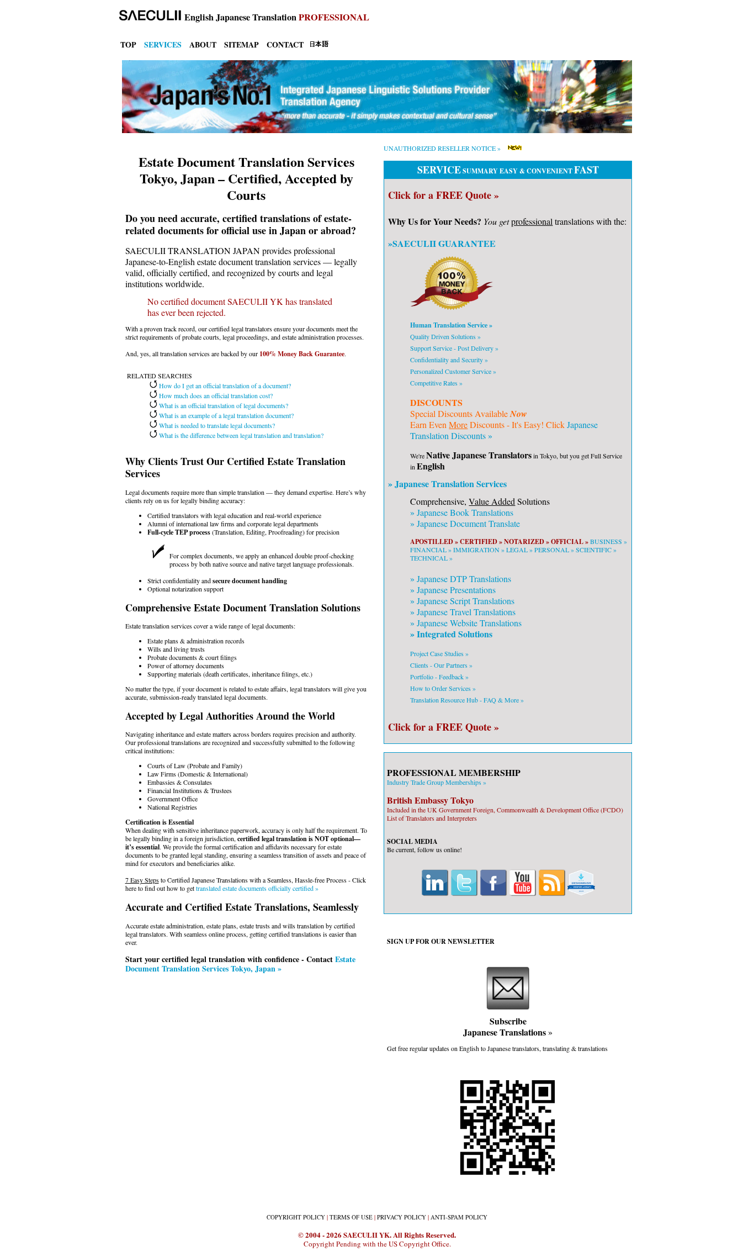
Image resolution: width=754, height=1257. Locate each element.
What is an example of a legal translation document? (225, 415)
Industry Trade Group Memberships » (436, 782)
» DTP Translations (460, 578)
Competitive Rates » (436, 382)
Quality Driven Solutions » (445, 336)
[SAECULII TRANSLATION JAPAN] (147, 17)
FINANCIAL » (431, 549)
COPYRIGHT (296, 1217)
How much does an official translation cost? (215, 395)
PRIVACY (401, 1217)
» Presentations (453, 589)
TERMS (351, 1217)
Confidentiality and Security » (449, 359)
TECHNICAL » (431, 557)
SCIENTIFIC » (596, 549)
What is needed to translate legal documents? (216, 425)
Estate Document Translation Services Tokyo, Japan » (240, 964)
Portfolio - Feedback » (439, 676)
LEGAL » (519, 549)
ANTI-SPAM (459, 1217)
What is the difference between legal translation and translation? (240, 435)
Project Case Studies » (439, 653)
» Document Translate (465, 523)
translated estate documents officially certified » (257, 888)
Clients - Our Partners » (441, 665)
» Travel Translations (463, 611)
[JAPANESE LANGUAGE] (319, 45)
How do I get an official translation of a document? (224, 385)
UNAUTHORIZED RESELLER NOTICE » (442, 148)
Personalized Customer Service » (453, 371)
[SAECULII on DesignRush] (581, 893)
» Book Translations (461, 512)
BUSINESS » (608, 541)
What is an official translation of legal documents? (222, 405)
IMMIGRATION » (479, 549)
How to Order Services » (443, 688)
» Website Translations (466, 622)
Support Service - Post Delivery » (454, 348)
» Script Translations (462, 600)
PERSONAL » (554, 549)
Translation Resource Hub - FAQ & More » (467, 699)
